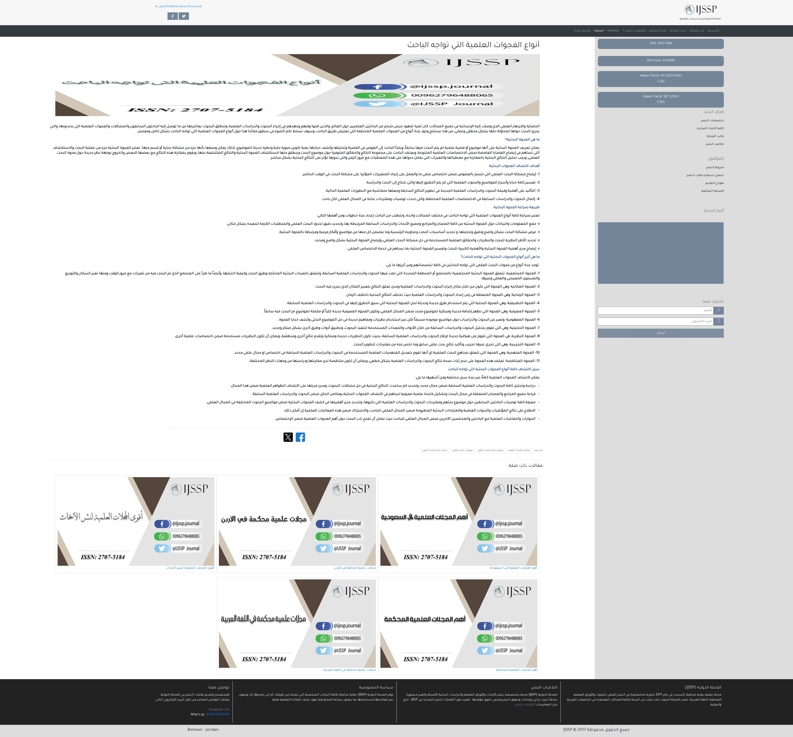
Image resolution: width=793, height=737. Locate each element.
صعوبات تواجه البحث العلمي (490, 450)
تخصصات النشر (712, 120)
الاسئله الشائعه (712, 191)
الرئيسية (712, 31)
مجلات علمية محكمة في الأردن (355, 568)
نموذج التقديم (714, 183)
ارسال (661, 333)
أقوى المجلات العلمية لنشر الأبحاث (190, 568)
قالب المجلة (715, 136)
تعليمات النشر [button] (635, 31)
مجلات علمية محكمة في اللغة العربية (349, 670)
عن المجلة (697, 31)
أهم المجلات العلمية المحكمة (516, 670)
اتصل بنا (161, 6)
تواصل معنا (582, 31)
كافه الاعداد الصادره (710, 128)
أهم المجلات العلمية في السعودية (513, 568)
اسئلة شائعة (178, 6)
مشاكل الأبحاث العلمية (519, 450)
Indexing (612, 31)
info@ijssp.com (219, 710)
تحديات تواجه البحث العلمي (434, 450)
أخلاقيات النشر (524, 705)
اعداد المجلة (678, 31)
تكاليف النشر (715, 144)
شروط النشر (715, 167)
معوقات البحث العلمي (462, 450)
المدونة (599, 31)
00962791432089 (217, 715)
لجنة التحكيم (658, 31)
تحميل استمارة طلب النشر (705, 175)
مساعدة (196, 6)
